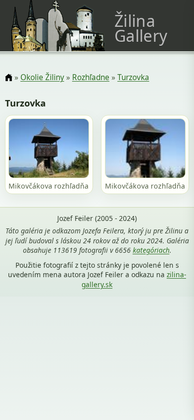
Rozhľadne (90, 77)
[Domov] (8, 78)
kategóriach (151, 250)
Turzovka (133, 77)
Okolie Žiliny (42, 77)
